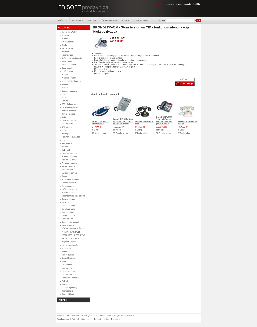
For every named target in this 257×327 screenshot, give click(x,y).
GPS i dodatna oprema (71, 104)
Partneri (97, 319)
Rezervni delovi (68, 225)
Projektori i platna (69, 242)
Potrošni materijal (69, 111)
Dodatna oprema (68, 206)
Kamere (65, 176)
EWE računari (67, 170)
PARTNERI (92, 20)
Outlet (64, 94)
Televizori (65, 35)
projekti (65, 261)
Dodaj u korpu (100, 133)
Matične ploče (67, 55)
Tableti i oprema (68, 186)
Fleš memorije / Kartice (71, 137)
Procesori (65, 52)
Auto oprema (67, 268)
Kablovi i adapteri (69, 183)
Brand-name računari (70, 222)
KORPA (160, 4)
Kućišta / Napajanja (69, 91)
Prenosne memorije (69, 153)
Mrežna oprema (68, 42)
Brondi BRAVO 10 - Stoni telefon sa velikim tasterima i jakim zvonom (165, 120)
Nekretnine (115, 319)
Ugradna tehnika (68, 209)
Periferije (65, 134)
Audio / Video (67, 61)
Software (65, 117)
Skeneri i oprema (68, 258)
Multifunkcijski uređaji (70, 245)
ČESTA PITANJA (109, 20)
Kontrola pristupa (68, 199)
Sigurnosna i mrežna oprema (73, 196)
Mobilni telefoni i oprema (72, 81)
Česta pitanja (86, 319)
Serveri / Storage (68, 114)
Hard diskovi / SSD (69, 32)
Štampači (65, 84)
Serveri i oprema (68, 166)
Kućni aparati (67, 68)
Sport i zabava (67, 291)
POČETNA (62, 20)
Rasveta (65, 147)
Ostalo (64, 45)
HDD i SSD (66, 150)
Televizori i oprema (69, 163)
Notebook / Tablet (69, 65)
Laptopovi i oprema (69, 173)
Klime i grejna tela (69, 212)
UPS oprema (67, 127)
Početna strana (63, 319)
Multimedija (66, 248)
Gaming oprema (68, 271)
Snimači (65, 252)
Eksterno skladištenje (70, 179)
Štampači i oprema (69, 157)
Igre (63, 140)
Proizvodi (75, 319)
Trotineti (65, 281)
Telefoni (65, 98)
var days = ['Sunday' (70, 288)
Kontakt (106, 319)
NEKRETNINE (141, 20)
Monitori (65, 88)
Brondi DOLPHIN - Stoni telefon (100, 122)
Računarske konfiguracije (72, 58)
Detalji (96, 130)
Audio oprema (67, 219)
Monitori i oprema (69, 160)
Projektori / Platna (69, 78)
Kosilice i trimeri (68, 294)
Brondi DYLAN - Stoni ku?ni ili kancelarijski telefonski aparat (123, 121)
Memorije (65, 75)
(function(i (66, 284)
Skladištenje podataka (71, 278)
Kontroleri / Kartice (69, 120)
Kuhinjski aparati (68, 216)
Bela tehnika (67, 143)
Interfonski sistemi (69, 275)
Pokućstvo (66, 202)
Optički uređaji (67, 71)
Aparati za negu (68, 255)
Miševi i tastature (68, 193)
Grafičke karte (67, 124)
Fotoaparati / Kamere (70, 107)
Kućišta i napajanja (69, 189)
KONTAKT (126, 20)
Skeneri (65, 39)
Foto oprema (67, 265)
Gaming (65, 101)
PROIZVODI (77, 20)
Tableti (64, 130)
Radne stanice (67, 48)
